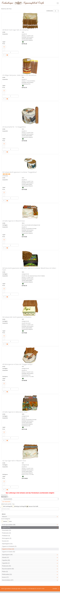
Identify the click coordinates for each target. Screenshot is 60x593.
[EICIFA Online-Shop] (23, 2)
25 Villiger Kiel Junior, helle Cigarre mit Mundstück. (19, 75)
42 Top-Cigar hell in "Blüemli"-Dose (14, 461)
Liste (10, 521)
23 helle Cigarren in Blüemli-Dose (13, 221)
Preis (3, 43)
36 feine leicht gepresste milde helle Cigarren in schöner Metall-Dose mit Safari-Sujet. (29, 269)
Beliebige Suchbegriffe (20, 506)
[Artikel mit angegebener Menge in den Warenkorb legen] (7, 55)
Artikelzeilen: (49, 10)
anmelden (55, 588)
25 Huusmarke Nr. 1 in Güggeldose (14, 127)
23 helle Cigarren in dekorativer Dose (14, 412)
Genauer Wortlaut (33, 506)
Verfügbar (5, 225)
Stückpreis (5, 376)
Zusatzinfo (5, 34)
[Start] (2, 511)
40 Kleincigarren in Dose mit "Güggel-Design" (17, 364)
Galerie (5, 521)
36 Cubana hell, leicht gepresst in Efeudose (16, 317)
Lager (3, 41)
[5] (3, 174)
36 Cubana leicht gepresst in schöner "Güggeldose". (19, 172)
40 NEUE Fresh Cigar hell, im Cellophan (15, 30)
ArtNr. (3, 32)
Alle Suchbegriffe (7, 506)
